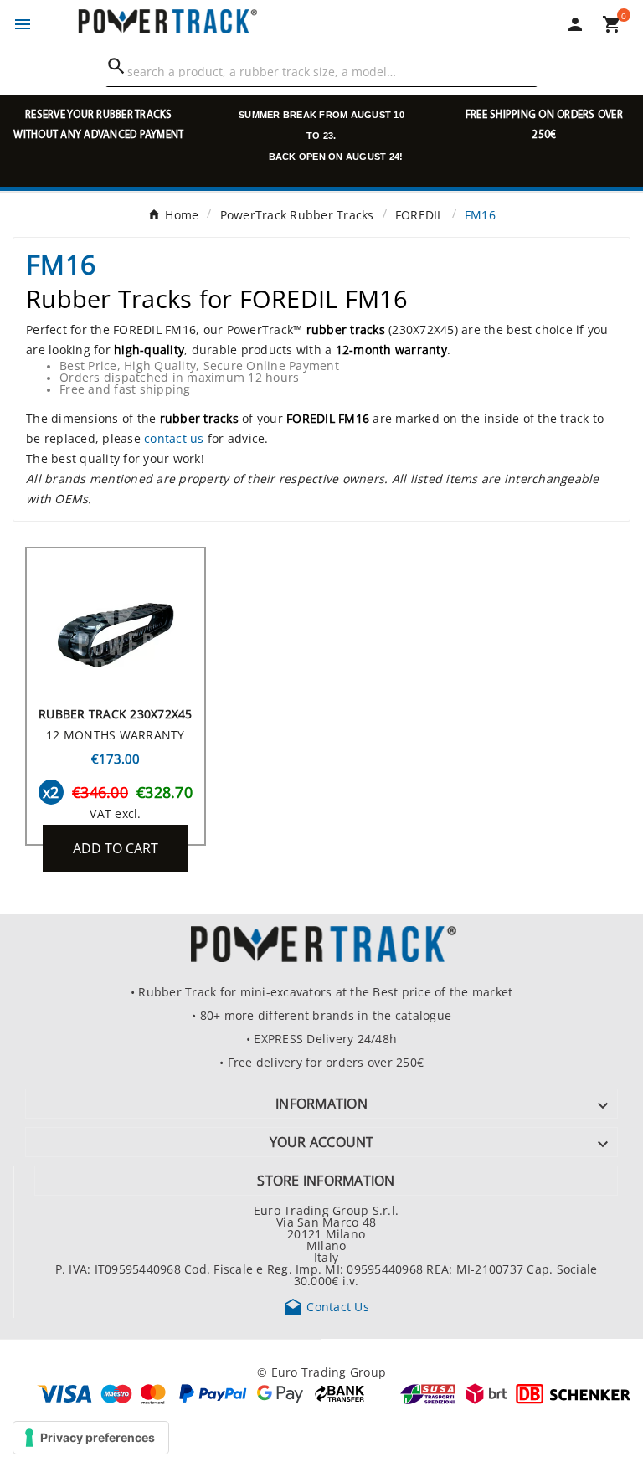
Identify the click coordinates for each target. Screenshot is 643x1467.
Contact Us (326, 1306)
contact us (174, 438)
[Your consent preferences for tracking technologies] (90, 1438)
